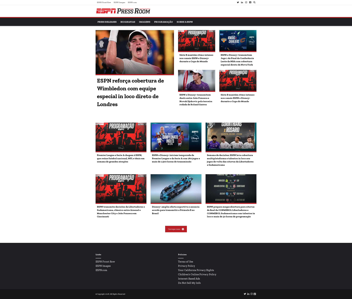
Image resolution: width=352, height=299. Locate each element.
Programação (163, 21)
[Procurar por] (254, 2)
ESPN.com (132, 2)
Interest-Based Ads (189, 278)
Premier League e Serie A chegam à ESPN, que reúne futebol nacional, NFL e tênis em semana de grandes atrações (121, 158)
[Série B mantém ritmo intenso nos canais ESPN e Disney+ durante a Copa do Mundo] (196, 40)
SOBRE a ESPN (185, 21)
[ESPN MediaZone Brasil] (123, 11)
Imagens (144, 21)
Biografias (127, 21)
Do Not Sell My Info (189, 282)
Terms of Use (185, 261)
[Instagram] (246, 2)
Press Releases (107, 21)
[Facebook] (250, 2)
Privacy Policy (186, 265)
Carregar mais (174, 229)
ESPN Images (119, 2)
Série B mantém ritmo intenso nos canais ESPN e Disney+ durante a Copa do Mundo (196, 58)
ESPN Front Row (104, 2)
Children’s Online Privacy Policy (197, 274)
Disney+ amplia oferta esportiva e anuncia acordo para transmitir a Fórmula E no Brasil (175, 210)
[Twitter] (238, 2)
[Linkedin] (242, 2)
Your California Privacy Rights (196, 270)
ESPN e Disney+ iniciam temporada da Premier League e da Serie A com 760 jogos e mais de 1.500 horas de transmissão (176, 158)
